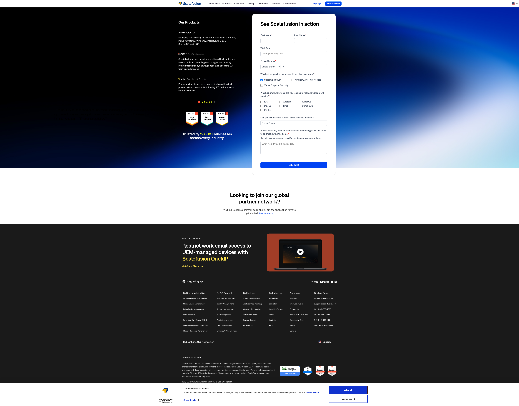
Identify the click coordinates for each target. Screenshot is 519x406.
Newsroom (294, 325)
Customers (263, 3)
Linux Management (224, 325)
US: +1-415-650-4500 (322, 309)
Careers (293, 331)
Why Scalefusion (296, 304)
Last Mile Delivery (276, 309)
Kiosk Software (189, 315)
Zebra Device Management (193, 309)
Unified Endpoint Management (195, 298)
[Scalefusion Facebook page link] (332, 282)
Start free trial (333, 4)
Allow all (348, 390)
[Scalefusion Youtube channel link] (324, 282)
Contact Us (294, 309)
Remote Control (249, 320)
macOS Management (225, 304)
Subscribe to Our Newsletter (198, 342)
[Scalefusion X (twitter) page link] (336, 282)
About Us (293, 298)
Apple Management (224, 320)
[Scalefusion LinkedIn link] (314, 282)
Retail (271, 315)
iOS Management (224, 315)
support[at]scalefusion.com (325, 304)
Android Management (225, 309)
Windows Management (226, 298)
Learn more (265, 213)
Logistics (272, 320)
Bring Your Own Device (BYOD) (195, 320)
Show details (190, 400)
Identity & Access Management (195, 331)
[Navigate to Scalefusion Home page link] (192, 281)
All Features (248, 325)
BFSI (271, 325)
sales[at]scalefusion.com (324, 298)
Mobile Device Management (194, 304)
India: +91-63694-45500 (323, 325)
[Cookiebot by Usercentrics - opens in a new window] (165, 401)
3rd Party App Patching (252, 304)
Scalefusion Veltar (247, 370)
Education (273, 304)
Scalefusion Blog (296, 320)
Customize (347, 399)
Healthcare (273, 298)
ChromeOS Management (227, 331)
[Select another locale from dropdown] (515, 3)
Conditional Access (250, 315)
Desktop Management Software (195, 325)
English (327, 342)
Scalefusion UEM (244, 367)
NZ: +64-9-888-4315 (322, 320)
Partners (276, 3)
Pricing (251, 3)
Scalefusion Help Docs (299, 315)
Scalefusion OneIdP (202, 370)
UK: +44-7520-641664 (323, 315)
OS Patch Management (252, 298)
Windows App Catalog (252, 309)
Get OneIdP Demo (191, 266)
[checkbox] (293, 83)
